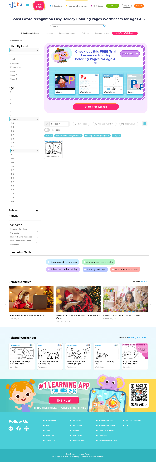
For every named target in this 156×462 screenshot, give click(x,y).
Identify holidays (96, 269)
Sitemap (76, 430)
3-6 (12, 131)
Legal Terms (71, 454)
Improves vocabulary (126, 269)
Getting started (79, 440)
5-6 (12, 166)
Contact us (50, 440)
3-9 (12, 142)
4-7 (12, 154)
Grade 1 (13, 71)
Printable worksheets (30, 33)
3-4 (12, 123)
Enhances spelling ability (63, 269)
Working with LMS (106, 420)
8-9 (12, 201)
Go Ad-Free (112, 6)
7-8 (12, 193)
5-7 (12, 170)
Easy (12, 50)
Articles (144, 282)
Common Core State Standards (18, 231)
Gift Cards (98, 6)
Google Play (78, 425)
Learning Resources (77, 6)
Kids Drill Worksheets (125, 33)
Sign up (139, 6)
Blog (48, 430)
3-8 (12, 139)
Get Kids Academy (106, 430)
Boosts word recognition (63, 262)
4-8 (12, 158)
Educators (57, 6)
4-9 (12, 162)
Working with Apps (107, 425)
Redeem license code (108, 440)
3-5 (12, 127)
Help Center (77, 435)
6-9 (12, 189)
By (47, 124)
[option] (31, 303)
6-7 (12, 182)
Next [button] (149, 304)
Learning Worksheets (137, 337)
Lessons (49, 33)
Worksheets (51, 420)
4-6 (12, 150)
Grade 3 (13, 79)
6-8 (12, 186)
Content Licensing (133, 420)
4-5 (12, 146)
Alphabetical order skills (99, 262)
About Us (50, 435)
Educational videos (67, 33)
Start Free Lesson (96, 106)
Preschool (14, 63)
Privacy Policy (84, 454)
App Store (77, 420)
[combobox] (58, 124)
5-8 (12, 174)
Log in (126, 6)
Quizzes (85, 33)
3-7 (12, 135)
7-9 (12, 197)
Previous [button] (6, 304)
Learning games (102, 33)
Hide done (56, 130)
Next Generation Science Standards (20, 242)
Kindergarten (15, 67)
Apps (48, 425)
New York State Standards (21, 237)
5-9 (12, 178)
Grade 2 (13, 75)
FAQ (127, 425)
